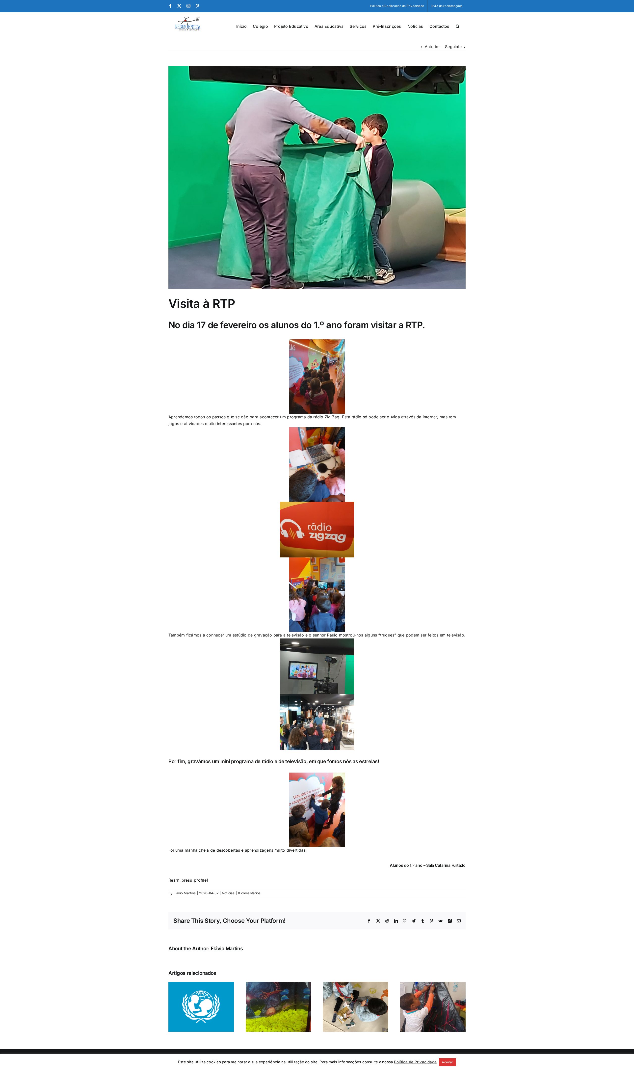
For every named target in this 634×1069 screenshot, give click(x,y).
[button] (457, 25)
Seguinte (453, 46)
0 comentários (249, 893)
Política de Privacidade (415, 1062)
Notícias (228, 893)
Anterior (432, 46)
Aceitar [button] (447, 1062)
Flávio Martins (185, 893)
